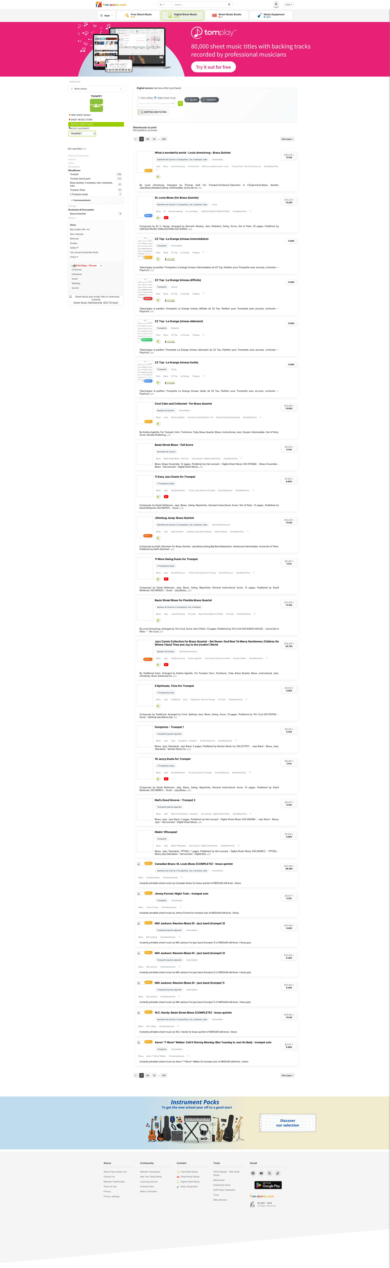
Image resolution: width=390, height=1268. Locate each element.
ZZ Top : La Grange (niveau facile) (176, 362)
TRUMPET (211, 100)
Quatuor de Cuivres (165, 410)
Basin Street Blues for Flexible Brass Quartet (183, 600)
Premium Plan (147, 1186)
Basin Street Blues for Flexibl (211, 614)
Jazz (158, 166)
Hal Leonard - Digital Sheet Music (206, 458)
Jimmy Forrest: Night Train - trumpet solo (181, 893)
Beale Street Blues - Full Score (174, 444)
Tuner (216, 1195)
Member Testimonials (114, 1181)
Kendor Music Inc (207, 741)
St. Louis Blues (192, 211)
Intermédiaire (217, 159)
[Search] (180, 103)
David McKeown (178, 490)
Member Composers (150, 1171)
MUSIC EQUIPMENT (80, 128)
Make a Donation (148, 1191)
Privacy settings (112, 1196)
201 (164, 139)
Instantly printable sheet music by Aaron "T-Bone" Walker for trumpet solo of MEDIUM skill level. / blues (194, 1061)
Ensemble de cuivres (166, 451)
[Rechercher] (229, 5)
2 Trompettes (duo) (165, 483)
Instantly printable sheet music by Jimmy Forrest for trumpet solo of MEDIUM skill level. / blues (189, 912)
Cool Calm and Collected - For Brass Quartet (183, 403)
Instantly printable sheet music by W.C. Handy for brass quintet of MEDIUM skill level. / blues (188, 1031)
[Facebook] (253, 1173)
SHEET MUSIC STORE (81, 119)
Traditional (175, 699)
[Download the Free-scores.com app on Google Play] (268, 1185)
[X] (269, 1173)
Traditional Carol (178, 658)
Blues (165, 166)
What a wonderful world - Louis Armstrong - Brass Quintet (193, 152)
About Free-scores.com (115, 1171)
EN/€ (287, 4)
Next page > (287, 139)
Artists (73, 257)
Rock (158, 252)
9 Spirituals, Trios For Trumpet (174, 685)
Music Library (80, 88)
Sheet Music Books (190, 1176)
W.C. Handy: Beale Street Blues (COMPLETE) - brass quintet (193, 1012)
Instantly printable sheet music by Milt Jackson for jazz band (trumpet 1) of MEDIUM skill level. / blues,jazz (195, 1002)
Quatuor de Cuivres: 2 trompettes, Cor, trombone (179, 607)
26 (147, 139)
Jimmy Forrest (152, 907)
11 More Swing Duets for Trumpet (176, 559)
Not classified (77, 148)
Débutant (175, 328)
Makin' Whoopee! (166, 832)
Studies (73, 243)
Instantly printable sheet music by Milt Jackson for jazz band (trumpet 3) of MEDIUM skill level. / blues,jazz (195, 942)
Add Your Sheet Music (151, 1176)
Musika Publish (239, 658)
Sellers (73, 248)
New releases (76, 234)
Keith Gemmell (177, 531)
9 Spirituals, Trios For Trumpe (202, 699)
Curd (185, 699)
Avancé (174, 287)
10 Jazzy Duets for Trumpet (173, 758)
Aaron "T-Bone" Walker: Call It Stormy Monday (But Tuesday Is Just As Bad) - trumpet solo (213, 1042)
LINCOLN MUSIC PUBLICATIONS (215, 211)
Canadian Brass (153, 877)
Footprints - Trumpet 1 (169, 727)
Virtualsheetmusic (170, 877)
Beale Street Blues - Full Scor (176, 458)
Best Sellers (76, 229)
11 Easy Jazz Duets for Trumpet (175, 476)
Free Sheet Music (189, 1171)
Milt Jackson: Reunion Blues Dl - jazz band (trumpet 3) (190, 923)
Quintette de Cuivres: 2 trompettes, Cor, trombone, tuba (182, 159)
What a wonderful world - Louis (215, 166)
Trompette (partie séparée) (169, 734)
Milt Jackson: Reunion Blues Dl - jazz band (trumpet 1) (190, 982)
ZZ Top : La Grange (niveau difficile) (178, 280)
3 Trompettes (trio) (165, 693)
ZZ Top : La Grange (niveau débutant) (179, 321)
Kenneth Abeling (175, 211)
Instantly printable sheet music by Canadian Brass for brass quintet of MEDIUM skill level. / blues (190, 883)
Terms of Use (110, 1186)
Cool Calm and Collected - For (200, 417)
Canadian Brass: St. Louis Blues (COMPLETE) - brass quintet (194, 863)
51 (154, 139)
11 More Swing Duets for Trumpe (202, 573)
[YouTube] (261, 1173)
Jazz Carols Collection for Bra (217, 658)
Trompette (162, 246)
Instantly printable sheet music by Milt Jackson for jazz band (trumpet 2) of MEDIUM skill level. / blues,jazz (195, 972)
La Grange (184, 252)
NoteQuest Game (221, 1185)
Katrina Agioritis (177, 417)
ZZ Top (174, 252)
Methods (74, 238)
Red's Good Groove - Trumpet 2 (175, 800)
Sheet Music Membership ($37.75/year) (96, 302)
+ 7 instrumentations (80, 200)
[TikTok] (278, 1173)
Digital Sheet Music (190, 1181)
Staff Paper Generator (224, 1190)
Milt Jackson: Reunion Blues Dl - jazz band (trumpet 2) (190, 953)
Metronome (219, 1180)
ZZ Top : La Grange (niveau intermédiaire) (182, 238)
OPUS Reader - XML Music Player (226, 1173)
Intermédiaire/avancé (221, 525)
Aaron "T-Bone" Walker (156, 1056)
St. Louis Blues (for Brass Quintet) (177, 197)
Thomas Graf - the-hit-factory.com (246, 166)
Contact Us (109, 1176)
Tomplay (196, 252)
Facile (214, 204)
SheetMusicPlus (271, 166)
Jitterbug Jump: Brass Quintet (174, 517)
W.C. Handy (151, 1026)
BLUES (193, 100)
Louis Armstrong (178, 166)
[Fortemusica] (252, 1204)
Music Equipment (189, 1186)
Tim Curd (192, 614)
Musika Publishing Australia (228, 417)
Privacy (107, 1191)
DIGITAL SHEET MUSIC (82, 124)
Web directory (220, 1199)
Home (73, 225)
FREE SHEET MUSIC (80, 115)
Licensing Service (149, 1181)
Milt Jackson (151, 937)
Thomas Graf (193, 166)
